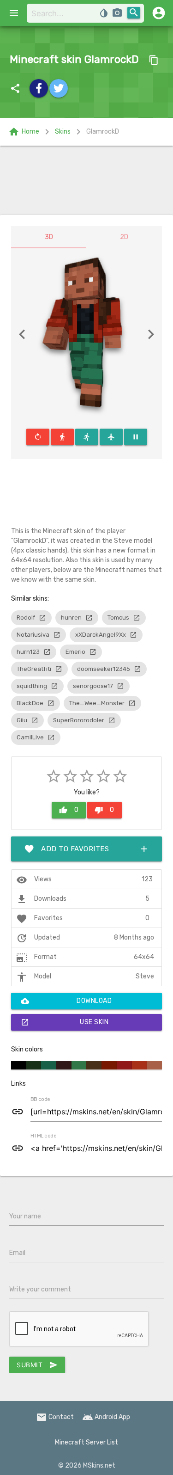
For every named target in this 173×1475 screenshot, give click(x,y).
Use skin (64, 1022)
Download (66, 1001)
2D (124, 237)
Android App (106, 1417)
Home (23, 131)
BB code (40, 1099)
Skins (63, 131)
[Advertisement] (86, 180)
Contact (55, 1417)
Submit (37, 1365)
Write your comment (40, 1289)
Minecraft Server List (86, 1442)
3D (49, 237)
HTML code (43, 1136)
